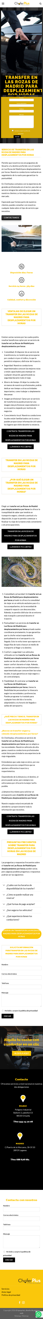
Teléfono (21, 109)
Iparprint (21, 1310)
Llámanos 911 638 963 (20, 447)
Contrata (20, 820)
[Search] (40, 3)
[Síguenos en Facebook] (19, 1302)
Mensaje (21, 114)
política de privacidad (29, 1011)
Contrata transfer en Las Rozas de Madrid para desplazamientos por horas (20, 435)
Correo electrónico (21, 103)
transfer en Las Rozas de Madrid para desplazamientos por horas (20, 535)
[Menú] (3, 4)
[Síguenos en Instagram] (23, 1302)
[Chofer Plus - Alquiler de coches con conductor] (22, 3)
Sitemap (18, 1316)
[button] (38, 1314)
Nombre (21, 97)
